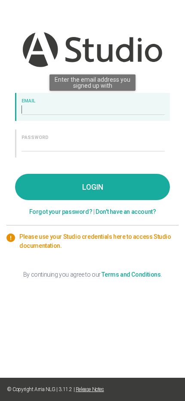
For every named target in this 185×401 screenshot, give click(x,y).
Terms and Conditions (131, 274)
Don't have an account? (126, 211)
